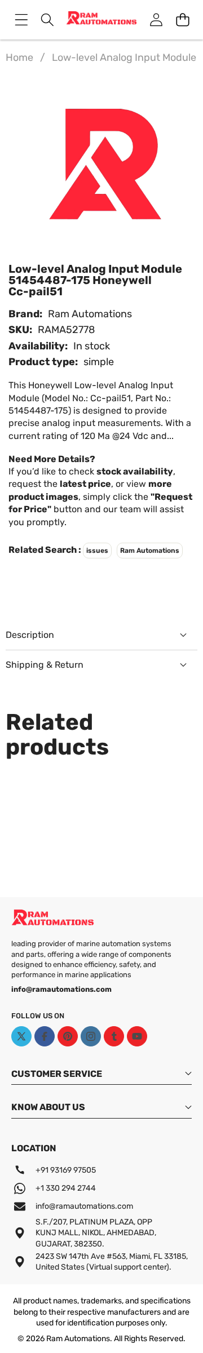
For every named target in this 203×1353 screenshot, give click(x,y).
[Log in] (156, 19)
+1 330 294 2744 (66, 1188)
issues (97, 550)
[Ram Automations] (101, 20)
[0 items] (182, 19)
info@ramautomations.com (84, 1206)
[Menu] (21, 19)
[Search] (47, 19)
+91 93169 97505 (66, 1170)
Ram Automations (90, 314)
